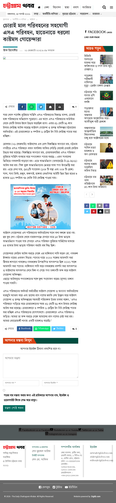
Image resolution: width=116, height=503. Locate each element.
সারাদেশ (84, 14)
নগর (36, 14)
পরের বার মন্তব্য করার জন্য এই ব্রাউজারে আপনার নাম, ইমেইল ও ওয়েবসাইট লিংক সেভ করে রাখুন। (36, 398)
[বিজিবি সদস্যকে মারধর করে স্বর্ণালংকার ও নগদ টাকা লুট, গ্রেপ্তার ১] (106, 59)
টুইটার (59, 487)
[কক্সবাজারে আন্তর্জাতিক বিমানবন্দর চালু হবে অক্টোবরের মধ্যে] (106, 131)
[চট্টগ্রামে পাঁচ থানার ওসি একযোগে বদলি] (106, 95)
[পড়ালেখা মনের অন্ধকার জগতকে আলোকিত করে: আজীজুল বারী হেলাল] (106, 112)
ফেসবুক (46, 487)
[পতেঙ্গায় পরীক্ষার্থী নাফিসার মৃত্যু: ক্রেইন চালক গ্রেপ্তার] (106, 79)
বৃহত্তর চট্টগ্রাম (69, 14)
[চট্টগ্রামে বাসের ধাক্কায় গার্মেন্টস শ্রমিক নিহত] (106, 164)
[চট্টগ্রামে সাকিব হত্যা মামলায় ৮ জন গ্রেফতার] (106, 148)
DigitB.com (95, 496)
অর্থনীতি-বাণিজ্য (50, 14)
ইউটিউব (73, 487)
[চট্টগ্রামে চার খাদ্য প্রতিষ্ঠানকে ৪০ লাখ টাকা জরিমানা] (106, 180)
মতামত (96, 14)
